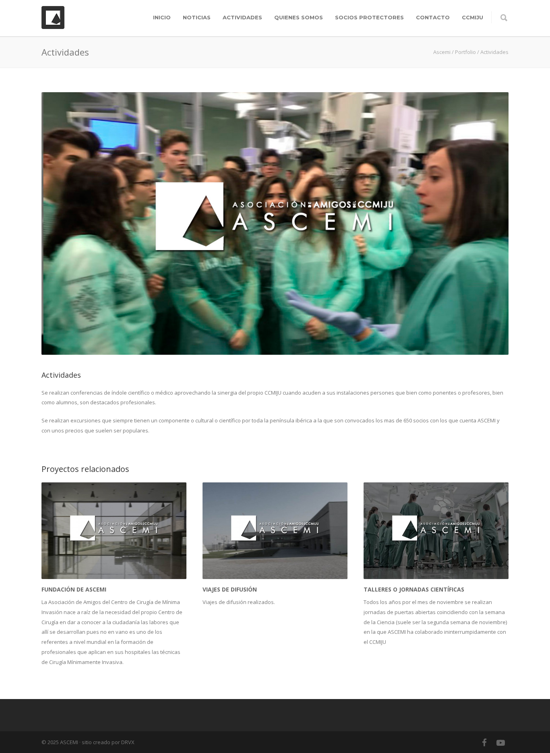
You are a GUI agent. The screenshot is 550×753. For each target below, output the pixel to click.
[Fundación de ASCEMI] (113, 530)
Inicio (162, 17)
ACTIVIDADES (242, 17)
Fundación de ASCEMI (73, 589)
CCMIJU (472, 17)
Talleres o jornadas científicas (414, 589)
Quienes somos (298, 17)
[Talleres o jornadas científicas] (436, 530)
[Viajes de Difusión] (275, 530)
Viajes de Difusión (230, 589)
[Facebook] (484, 742)
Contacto (433, 17)
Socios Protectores (369, 17)
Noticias (197, 17)
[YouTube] (500, 742)
